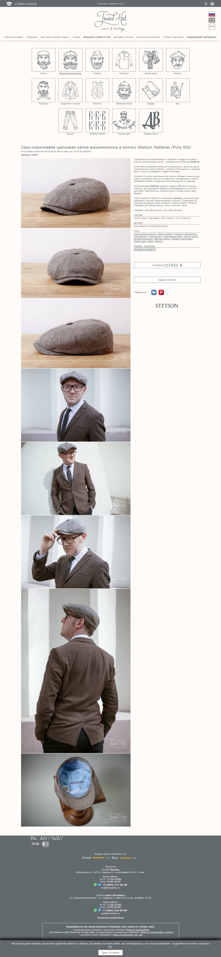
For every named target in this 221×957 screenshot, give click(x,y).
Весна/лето (191, 234)
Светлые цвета (162, 239)
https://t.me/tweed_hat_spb (127, 935)
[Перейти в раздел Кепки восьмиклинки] (70, 60)
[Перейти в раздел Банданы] (43, 90)
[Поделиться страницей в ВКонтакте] (154, 294)
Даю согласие (110, 952)
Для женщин (141, 236)
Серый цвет (140, 241)
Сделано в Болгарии (182, 239)
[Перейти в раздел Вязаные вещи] (124, 90)
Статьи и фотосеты (173, 37)
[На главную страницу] (110, 21)
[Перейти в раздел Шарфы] (151, 90)
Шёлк (150, 241)
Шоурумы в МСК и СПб (96, 37)
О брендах (31, 37)
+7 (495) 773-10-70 (114, 885)
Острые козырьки (143, 239)
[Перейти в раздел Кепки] (43, 60)
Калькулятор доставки (148, 37)
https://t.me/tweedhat (137, 929)
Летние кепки (191, 236)
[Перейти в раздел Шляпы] (97, 60)
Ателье (76, 37)
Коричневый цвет (172, 236)
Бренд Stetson (165, 234)
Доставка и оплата (123, 37)
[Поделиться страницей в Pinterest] (161, 294)
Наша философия (13, 37)
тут (110, 946)
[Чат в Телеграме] (99, 885)
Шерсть (159, 241)
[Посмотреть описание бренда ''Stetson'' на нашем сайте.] (167, 306)
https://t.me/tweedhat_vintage (157, 932)
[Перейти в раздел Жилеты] (97, 90)
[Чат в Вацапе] (95, 885)
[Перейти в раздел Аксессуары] (151, 60)
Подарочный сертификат (202, 37)
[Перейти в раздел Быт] (178, 90)
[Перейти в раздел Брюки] (70, 120)
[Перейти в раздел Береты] (178, 60)
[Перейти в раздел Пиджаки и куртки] (70, 90)
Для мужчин (155, 236)
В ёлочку (179, 234)
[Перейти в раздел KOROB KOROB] (97, 120)
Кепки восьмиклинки (145, 234)
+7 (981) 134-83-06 (114, 910)
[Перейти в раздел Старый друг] (124, 120)
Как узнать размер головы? (55, 37)
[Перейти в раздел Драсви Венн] (151, 120)
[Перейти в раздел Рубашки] (124, 60)
